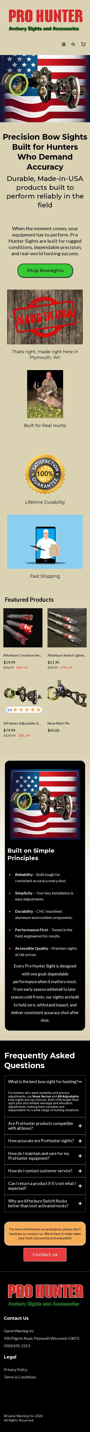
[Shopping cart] (83, 44)
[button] (64, 44)
